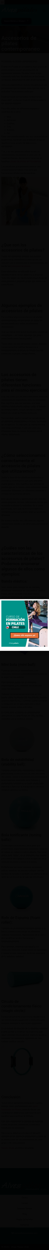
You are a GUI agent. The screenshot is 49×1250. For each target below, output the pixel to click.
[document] (24, 625)
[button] (44, 603)
